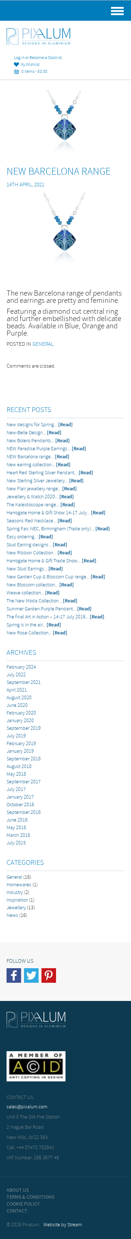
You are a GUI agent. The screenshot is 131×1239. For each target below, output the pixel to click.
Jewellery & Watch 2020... (40, 497)
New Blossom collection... (40, 585)
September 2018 (24, 759)
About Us (18, 1190)
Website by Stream (62, 1225)
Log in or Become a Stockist (38, 58)
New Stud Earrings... (35, 569)
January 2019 (20, 751)
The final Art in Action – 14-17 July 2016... (55, 617)
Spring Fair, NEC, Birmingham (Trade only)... (58, 529)
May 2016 (16, 827)
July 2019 (16, 736)
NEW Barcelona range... (38, 457)
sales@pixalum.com (27, 1107)
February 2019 (21, 743)
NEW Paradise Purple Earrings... (46, 449)
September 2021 (24, 682)
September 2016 (24, 812)
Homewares (19, 885)
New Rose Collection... (37, 633)
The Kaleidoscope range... (41, 505)
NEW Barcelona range (59, 172)
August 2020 (19, 697)
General (42, 344)
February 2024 (21, 667)
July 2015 (16, 843)
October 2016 (20, 804)
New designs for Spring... (40, 424)
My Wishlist (29, 65)
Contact (17, 1211)
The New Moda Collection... (42, 601)
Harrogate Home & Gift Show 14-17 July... (56, 513)
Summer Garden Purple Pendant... (49, 609)
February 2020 (21, 713)
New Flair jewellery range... (42, 489)
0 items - (33, 72)
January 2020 (20, 720)
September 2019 (24, 728)
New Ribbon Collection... (39, 553)
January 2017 (20, 797)
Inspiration (17, 900)
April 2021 (17, 690)
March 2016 (18, 835)
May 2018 (16, 774)
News (12, 915)
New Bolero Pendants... (38, 441)
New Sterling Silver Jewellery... (45, 481)
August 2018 (19, 766)
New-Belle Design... (34, 433)
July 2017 (16, 789)
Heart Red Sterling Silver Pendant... (50, 473)
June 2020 (17, 705)
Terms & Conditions (30, 1197)
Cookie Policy (23, 1204)
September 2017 (24, 782)
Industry (15, 892)
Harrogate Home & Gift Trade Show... (51, 561)
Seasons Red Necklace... (39, 521)
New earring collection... (39, 465)
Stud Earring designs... (37, 545)
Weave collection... (33, 593)
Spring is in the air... (34, 625)
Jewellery (16, 907)
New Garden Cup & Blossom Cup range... (56, 577)
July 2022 (16, 675)
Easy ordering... (30, 537)
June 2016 (17, 820)
